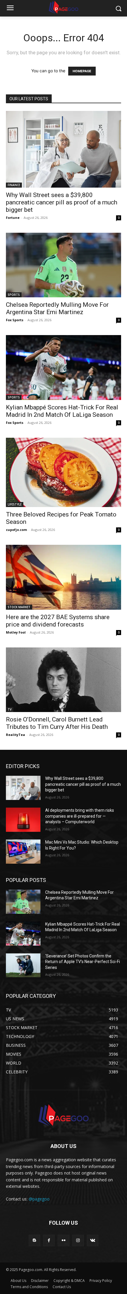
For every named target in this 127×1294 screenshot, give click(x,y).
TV (10, 709)
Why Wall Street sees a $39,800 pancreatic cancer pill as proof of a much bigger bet (61, 202)
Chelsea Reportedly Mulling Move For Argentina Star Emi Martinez (57, 308)
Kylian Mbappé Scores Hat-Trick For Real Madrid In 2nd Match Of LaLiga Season (62, 411)
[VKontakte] (92, 1240)
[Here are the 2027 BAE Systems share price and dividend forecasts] (63, 577)
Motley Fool (16, 632)
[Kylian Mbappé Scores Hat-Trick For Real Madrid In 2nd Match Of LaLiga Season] (63, 367)
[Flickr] (63, 1240)
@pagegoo (39, 1199)
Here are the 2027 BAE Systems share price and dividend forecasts (58, 621)
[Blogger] (34, 1240)
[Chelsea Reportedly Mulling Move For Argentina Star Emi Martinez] (63, 265)
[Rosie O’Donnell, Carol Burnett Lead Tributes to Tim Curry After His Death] (63, 679)
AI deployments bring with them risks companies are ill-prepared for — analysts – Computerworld (79, 816)
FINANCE (14, 185)
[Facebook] (49, 1240)
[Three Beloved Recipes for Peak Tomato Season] (63, 472)
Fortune (12, 217)
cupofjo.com (16, 529)
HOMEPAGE (82, 71)
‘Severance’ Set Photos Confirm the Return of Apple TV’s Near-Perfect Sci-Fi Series (82, 962)
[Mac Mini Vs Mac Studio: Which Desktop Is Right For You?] (23, 851)
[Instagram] (78, 1240)
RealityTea (15, 734)
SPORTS (14, 295)
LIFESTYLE (15, 504)
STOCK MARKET (19, 607)
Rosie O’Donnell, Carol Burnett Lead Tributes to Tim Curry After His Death (57, 723)
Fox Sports (14, 320)
